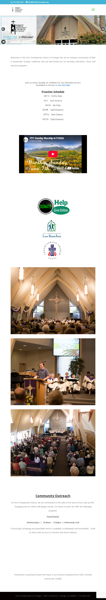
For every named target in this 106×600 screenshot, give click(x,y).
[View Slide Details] (53, 30)
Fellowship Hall (71, 522)
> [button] (102, 29)
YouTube (65, 85)
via (59, 85)
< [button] (3, 29)
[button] (3, 42)
